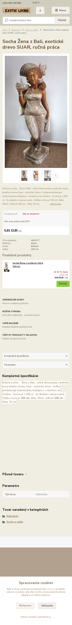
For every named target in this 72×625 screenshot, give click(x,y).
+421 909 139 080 (11, 3)
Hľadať (62, 20)
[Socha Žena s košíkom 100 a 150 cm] (6, 267)
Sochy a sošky (31, 30)
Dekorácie (15, 30)
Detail (63, 283)
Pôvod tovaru (12, 474)
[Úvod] (16, 10)
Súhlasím (47, 605)
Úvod (4, 30)
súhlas (49, 589)
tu (50, 616)
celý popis (55, 203)
